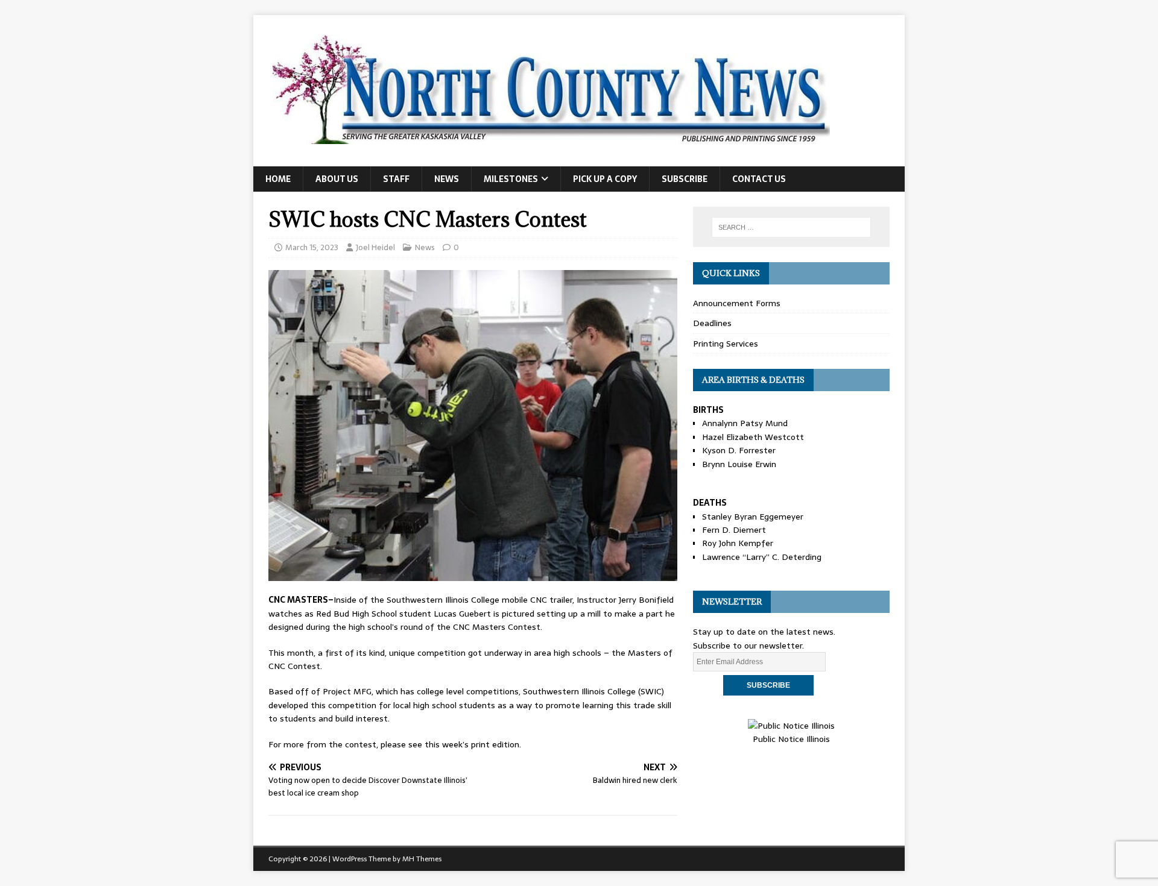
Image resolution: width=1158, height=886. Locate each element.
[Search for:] (791, 227)
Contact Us (759, 179)
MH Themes (421, 859)
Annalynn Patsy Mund (745, 423)
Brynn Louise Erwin (739, 464)
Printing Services (725, 343)
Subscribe (684, 179)
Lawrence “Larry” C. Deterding (761, 557)
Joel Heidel (375, 247)
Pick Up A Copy (605, 179)
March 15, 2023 (311, 247)
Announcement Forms (736, 303)
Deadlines (712, 323)
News (446, 179)
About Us (336, 179)
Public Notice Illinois (791, 739)
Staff (396, 179)
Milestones (511, 179)
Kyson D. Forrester (739, 450)
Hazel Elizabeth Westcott (753, 437)
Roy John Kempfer (737, 543)
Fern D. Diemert (734, 529)
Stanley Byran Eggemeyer (752, 516)
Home (278, 179)
